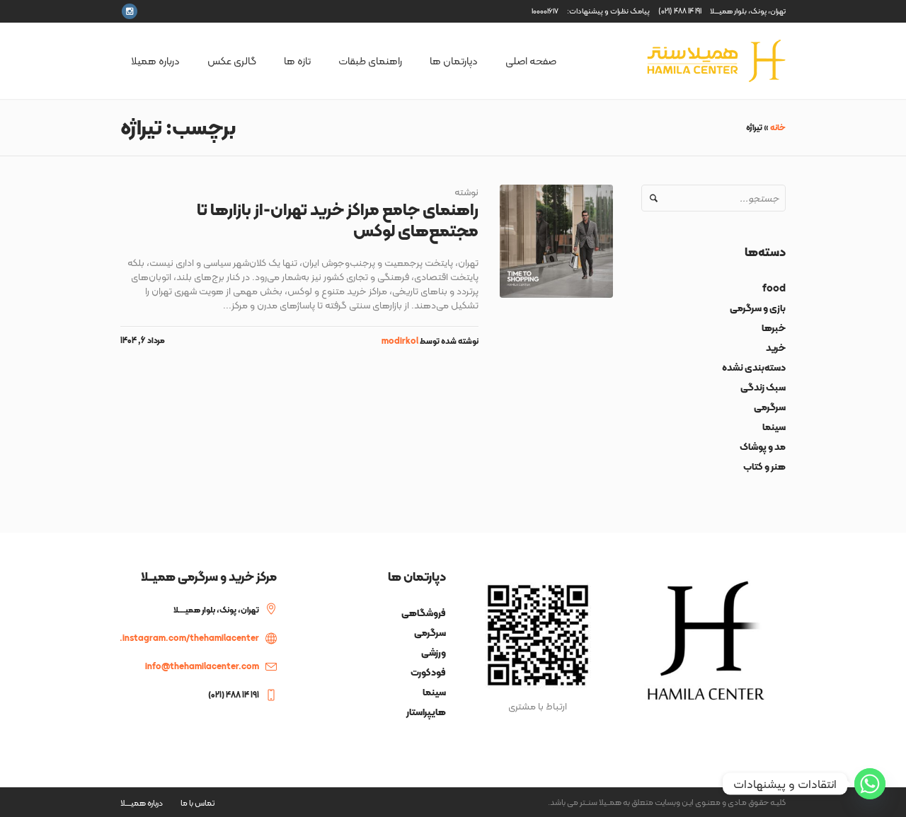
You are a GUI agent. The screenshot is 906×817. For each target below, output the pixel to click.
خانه (778, 127)
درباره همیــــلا (141, 803)
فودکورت (428, 672)
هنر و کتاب (764, 466)
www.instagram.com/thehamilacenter (180, 638)
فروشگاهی (423, 612)
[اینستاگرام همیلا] (129, 11)
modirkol (400, 341)
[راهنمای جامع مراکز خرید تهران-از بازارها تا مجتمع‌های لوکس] (556, 241)
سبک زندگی (763, 386)
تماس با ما (197, 803)
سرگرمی (770, 406)
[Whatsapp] (869, 783)
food (774, 287)
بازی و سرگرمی (758, 307)
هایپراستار (426, 711)
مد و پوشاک (763, 446)
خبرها (774, 327)
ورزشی (433, 652)
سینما (774, 426)
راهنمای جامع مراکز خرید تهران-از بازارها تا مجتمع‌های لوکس (337, 220)
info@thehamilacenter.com (202, 666)
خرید (776, 347)
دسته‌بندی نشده (754, 367)
